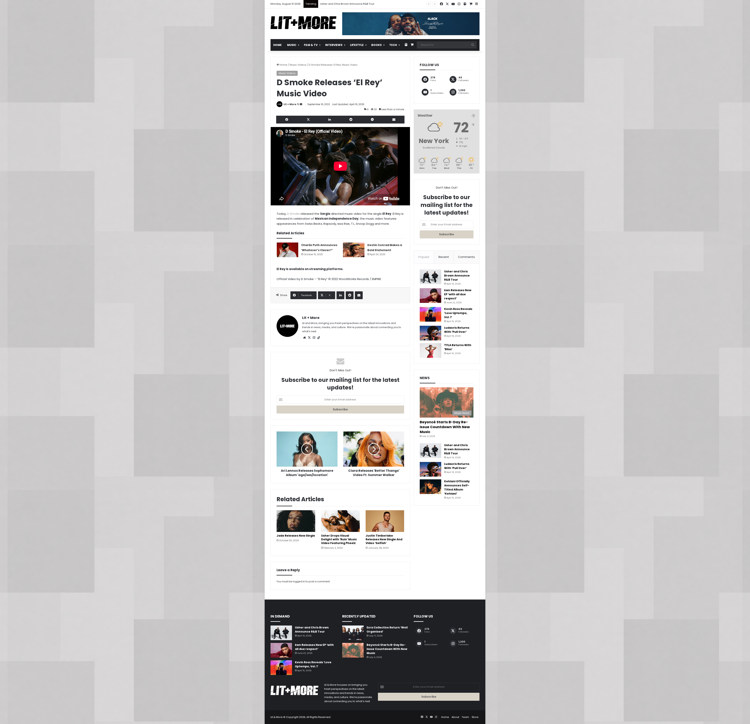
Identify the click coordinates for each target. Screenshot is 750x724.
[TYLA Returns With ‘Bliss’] (430, 350)
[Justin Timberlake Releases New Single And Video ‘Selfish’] (385, 521)
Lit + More (290, 104)
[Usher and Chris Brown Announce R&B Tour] (430, 276)
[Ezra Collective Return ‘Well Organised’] (353, 633)
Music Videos (298, 65)
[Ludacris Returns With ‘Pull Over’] (430, 333)
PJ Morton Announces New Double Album (346, 4)
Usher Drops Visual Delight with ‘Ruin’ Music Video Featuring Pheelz (339, 539)
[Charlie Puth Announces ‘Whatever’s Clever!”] (287, 250)
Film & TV (311, 45)
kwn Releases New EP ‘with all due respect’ (457, 294)
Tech (393, 45)
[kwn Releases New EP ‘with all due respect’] (430, 295)
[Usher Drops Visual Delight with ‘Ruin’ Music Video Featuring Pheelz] (340, 521)
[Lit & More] (303, 22)
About (455, 717)
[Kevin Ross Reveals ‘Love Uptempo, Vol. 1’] (430, 314)
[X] (309, 337)
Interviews (333, 45)
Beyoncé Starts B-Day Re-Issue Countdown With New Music (445, 427)
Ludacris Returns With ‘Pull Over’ (456, 330)
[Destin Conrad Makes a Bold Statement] (353, 250)
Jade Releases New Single (296, 536)
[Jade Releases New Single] (296, 521)
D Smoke (293, 214)
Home (277, 45)
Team (465, 717)
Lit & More (277, 717)
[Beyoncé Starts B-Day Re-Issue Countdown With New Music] (353, 650)
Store (475, 717)
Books (376, 45)
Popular (423, 257)
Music (291, 45)
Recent (443, 257)
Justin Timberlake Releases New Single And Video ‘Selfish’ (384, 539)
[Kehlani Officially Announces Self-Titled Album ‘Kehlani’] (430, 486)
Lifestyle (357, 45)
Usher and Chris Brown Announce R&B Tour (457, 275)
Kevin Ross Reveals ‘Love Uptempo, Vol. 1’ (458, 313)
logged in (299, 581)
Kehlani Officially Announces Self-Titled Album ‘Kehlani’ (457, 487)
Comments (466, 257)
